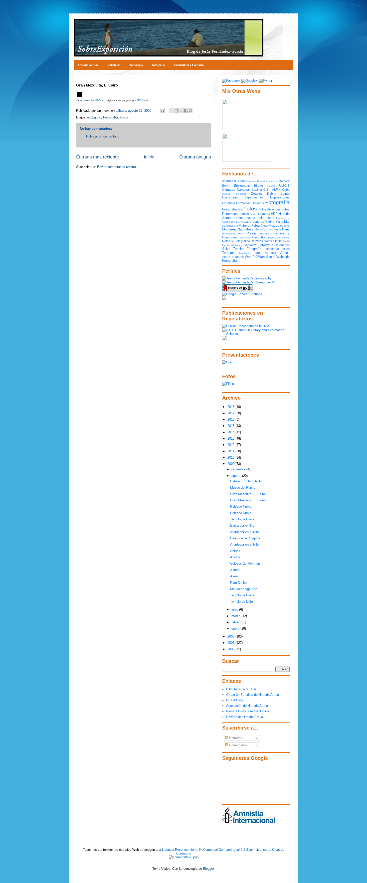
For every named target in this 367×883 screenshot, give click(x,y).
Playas (252, 233)
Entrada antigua (195, 156)
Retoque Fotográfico (236, 241)
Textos (285, 248)
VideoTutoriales (233, 256)
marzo (236, 616)
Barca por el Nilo (242, 525)
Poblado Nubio (240, 506)
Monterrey (229, 229)
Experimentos (254, 197)
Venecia (270, 252)
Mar (287, 221)
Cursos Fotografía (234, 193)
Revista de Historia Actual (245, 717)
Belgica (284, 181)
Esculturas (230, 197)
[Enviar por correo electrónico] (171, 110)
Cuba (286, 189)
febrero (236, 622)
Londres (258, 221)
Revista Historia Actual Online (247, 711)
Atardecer (229, 181)
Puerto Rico (259, 237)
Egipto (96, 117)
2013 (231, 438)
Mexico (274, 225)
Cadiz (284, 185)
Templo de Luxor (242, 519)
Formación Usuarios (250, 203)
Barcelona (272, 181)
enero (235, 628)
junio (235, 609)
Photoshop (228, 233)
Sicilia (277, 241)
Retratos (257, 241)
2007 (231, 643)
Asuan (234, 570)
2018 (231, 407)
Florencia (228, 203)
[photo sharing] (79, 95)
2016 (231, 419)
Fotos (124, 117)
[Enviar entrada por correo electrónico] (162, 110)
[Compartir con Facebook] (185, 110)
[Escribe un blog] (176, 110)
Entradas (235, 738)
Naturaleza (245, 229)
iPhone (239, 217)
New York (261, 229)
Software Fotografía (258, 245)
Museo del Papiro (242, 487)
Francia (244, 213)
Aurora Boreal (256, 181)
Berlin (226, 185)
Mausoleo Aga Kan (243, 589)
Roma (268, 241)
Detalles (257, 193)
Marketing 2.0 (230, 225)
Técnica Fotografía (247, 249)
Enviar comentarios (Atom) (116, 167)
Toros (257, 252)
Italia (260, 218)
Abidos (235, 551)
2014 (231, 432)
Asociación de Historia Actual (247, 706)
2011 (231, 451)
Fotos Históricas (270, 209)
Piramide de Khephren (246, 538)
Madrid (269, 221)
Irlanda (250, 217)
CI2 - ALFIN (272, 189)
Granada (264, 213)
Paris (286, 229)
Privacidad (245, 237)
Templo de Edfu (241, 601)
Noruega (275, 229)
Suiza (226, 249)
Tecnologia (271, 248)
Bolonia (271, 185)
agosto (236, 476)
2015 (231, 426)
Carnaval (243, 189)
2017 (231, 413)
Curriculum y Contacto (189, 65)
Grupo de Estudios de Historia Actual (253, 695)
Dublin (271, 193)
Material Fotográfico (253, 225)
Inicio (149, 156)
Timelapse (244, 253)
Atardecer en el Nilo (244, 532)
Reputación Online (279, 237)
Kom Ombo (238, 582)
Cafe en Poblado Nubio (246, 481)
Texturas (228, 253)
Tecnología (136, 65)
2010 (231, 457)
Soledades (282, 245)
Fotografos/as (232, 209)
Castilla (257, 189)
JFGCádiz (142, 100)
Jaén (270, 217)
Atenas (242, 181)
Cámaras (228, 189)
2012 (231, 445)
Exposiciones (280, 197)
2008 (231, 636)
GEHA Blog (234, 700)
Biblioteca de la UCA (241, 689)
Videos (285, 253)
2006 (231, 649)
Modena (285, 225)
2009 (231, 464)
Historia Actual (88, 65)
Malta (279, 221)
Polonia (264, 233)
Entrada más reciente (97, 156)
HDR (274, 214)
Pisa (240, 233)
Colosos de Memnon (245, 563)
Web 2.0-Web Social (260, 257)
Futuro (253, 214)
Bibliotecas (113, 65)
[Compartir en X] (181, 110)
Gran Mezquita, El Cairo (90, 100)
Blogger (208, 869)
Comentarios (237, 745)
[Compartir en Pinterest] (190, 110)
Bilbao (258, 185)
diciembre (238, 469)
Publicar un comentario (102, 136)
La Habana (244, 221)
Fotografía (158, 65)
